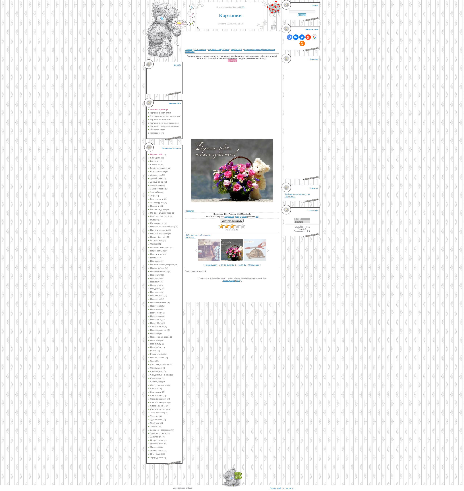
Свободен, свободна (159, 364)
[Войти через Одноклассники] (302, 43)
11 (228, 265)
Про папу (154, 333)
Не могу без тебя (158, 237)
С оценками (155, 378)
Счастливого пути (158, 409)
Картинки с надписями (218, 49)
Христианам (155, 437)
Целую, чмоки (156, 440)
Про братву (155, 275)
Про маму (155, 282)
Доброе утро (156, 175)
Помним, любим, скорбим (162, 264)
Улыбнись (154, 423)
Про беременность (159, 271)
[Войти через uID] (289, 37)
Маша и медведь (158, 209)
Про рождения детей (159, 337)
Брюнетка (154, 161)
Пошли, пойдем (157, 268)
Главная (188, 49)
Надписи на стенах (159, 233)
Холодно (154, 426)
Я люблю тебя (156, 444)
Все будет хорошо (158, 168)
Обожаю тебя (156, 240)
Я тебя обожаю (157, 450)
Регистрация (229, 280)
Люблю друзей (156, 202)
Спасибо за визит (158, 399)
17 (245, 265)
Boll (257, 217)
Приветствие (156, 254)
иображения (229, 217)
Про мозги (155, 285)
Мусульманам (156, 223)
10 (225, 265)
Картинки (243, 217)
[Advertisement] (164, 78)
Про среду (155, 309)
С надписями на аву (159, 375)
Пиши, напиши (157, 251)
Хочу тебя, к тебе (158, 433)
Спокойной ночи (157, 406)
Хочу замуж (155, 392)
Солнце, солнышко (159, 385)
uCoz (291, 488)
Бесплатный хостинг (279, 488)
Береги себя (156, 154)
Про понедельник (158, 302)
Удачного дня (156, 419)
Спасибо (154, 388)
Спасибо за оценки (159, 402)
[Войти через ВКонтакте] (296, 37)
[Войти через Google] (314, 37)
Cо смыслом (156, 368)
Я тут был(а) (156, 454)
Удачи (153, 361)
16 (242, 265)
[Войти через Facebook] (302, 37)
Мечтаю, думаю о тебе (160, 213)
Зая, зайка (155, 192)
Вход (238, 280)
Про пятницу (156, 316)
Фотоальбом (200, 49)
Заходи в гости (157, 189)
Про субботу (156, 323)
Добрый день (156, 178)
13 (233, 265)
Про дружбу (155, 289)
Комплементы (156, 199)
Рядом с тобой (157, 354)
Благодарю (155, 158)
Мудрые (154, 220)
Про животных (156, 295)
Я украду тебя (156, 457)
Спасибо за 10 (156, 326)
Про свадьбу (156, 320)
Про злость (155, 292)
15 (240, 265)
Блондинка (155, 165)
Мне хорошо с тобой (159, 216)
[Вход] (191, 25)
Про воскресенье (158, 330)
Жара (152, 196)
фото (237, 217)
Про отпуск (155, 299)
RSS (242, 7)
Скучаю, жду (156, 382)
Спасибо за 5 (156, 395)
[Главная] (191, 10)
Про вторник (156, 306)
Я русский (155, 447)
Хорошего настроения (160, 430)
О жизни (154, 244)
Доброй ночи (156, 185)
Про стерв (155, 340)
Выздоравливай (157, 171)
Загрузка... (190, 237)
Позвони (154, 258)
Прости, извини (157, 357)
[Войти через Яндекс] (308, 37)
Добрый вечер (156, 182)
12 (230, 265)
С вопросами (156, 371)
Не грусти (154, 206)
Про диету (155, 278)
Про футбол (155, 347)
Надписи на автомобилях (162, 227)
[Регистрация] (191, 17)
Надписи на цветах (159, 230)
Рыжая (153, 351)
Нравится (189, 211)
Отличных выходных (160, 247)
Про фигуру (155, 344)
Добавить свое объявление (198, 235)
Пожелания (155, 261)
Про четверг (155, 313)
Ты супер (154, 416)
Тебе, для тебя (157, 413)
